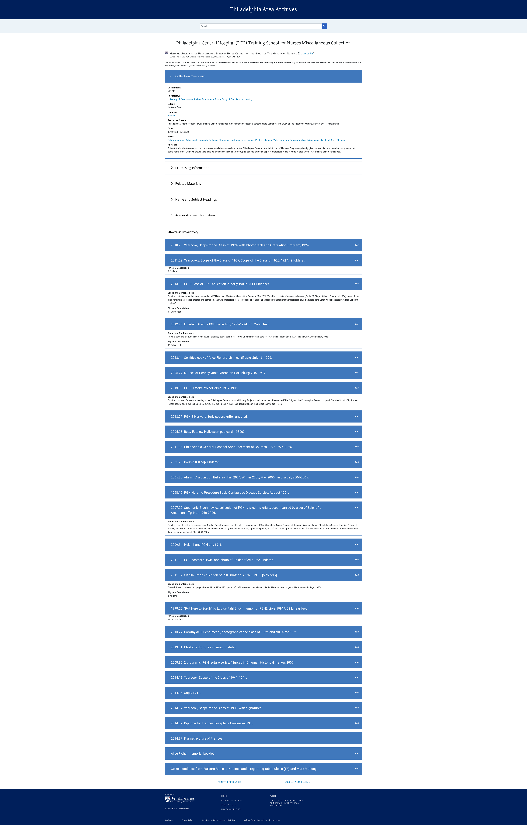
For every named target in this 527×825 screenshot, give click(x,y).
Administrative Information (195, 215)
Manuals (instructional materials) (316, 140)
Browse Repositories (231, 800)
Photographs (225, 140)
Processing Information (192, 168)
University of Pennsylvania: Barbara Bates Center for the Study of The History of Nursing (210, 99)
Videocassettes (281, 140)
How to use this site (231, 809)
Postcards (295, 140)
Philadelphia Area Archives (263, 9)
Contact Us (306, 53)
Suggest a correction (297, 782)
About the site (228, 805)
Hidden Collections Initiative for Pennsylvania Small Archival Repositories (286, 803)
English (171, 115)
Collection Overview (190, 76)
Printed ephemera (263, 140)
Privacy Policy (187, 820)
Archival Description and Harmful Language (262, 820)
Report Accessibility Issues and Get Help (218, 820)
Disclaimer (169, 820)
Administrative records (197, 140)
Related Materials (188, 183)
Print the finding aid (230, 782)
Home (224, 796)
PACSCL (273, 796)
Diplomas (213, 140)
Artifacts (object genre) (243, 140)
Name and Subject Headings (196, 199)
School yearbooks (176, 140)
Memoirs (341, 140)
